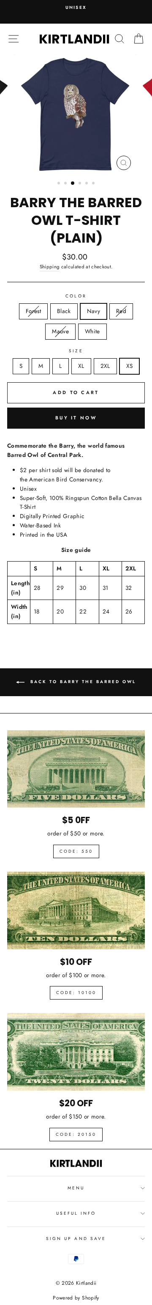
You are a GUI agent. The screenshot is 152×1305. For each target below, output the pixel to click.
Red (121, 311)
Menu (76, 1188)
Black (64, 311)
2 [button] (66, 184)
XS (129, 366)
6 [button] (94, 184)
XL (81, 366)
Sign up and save (76, 1238)
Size (76, 351)
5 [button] (87, 184)
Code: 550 (76, 851)
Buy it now (76, 417)
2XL (105, 366)
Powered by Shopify (76, 1298)
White (92, 331)
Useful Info (76, 1213)
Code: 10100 (76, 992)
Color (75, 296)
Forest (33, 311)
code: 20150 (76, 1134)
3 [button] (73, 183)
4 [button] (81, 184)
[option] (76, 7)
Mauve (60, 331)
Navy (93, 311)
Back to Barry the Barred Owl (82, 681)
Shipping (50, 266)
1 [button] (59, 184)
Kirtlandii (74, 39)
